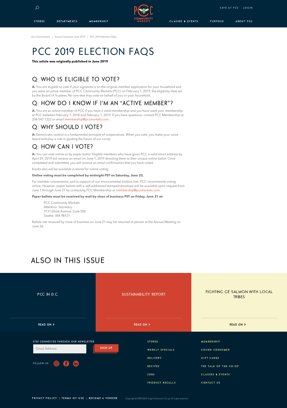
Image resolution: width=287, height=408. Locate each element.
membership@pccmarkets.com (87, 119)
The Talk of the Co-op (220, 366)
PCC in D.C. (47, 294)
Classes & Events (183, 21)
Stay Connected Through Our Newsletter (63, 342)
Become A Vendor (103, 398)
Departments (67, 21)
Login (248, 8)
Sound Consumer (215, 350)
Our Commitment (40, 37)
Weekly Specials (161, 350)
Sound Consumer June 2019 (70, 37)
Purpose (217, 21)
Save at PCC (229, 8)
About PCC (244, 21)
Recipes (153, 366)
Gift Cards (210, 358)
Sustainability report (144, 294)
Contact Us (210, 383)
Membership (98, 21)
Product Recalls (161, 383)
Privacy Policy (44, 398)
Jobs (151, 375)
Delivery (154, 358)
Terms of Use (73, 398)
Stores (39, 21)
